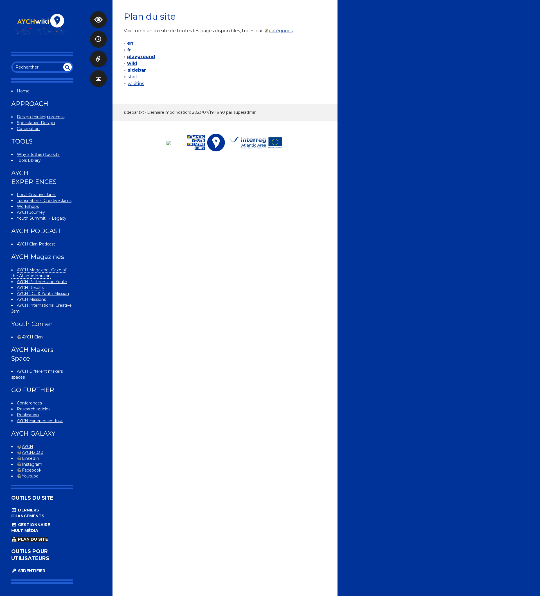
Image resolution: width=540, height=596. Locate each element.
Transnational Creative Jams (44, 200)
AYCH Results (30, 287)
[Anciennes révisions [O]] (98, 33)
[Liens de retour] (98, 53)
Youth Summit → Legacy (41, 218)
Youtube (30, 476)
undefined (67, 67)
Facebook (31, 470)
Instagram (32, 464)
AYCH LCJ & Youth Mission (43, 293)
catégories (280, 30)
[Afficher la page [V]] (98, 14)
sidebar (137, 70)
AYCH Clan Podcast (36, 244)
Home (23, 91)
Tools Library (29, 160)
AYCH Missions (31, 299)
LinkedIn (30, 458)
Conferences (29, 403)
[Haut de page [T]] (98, 73)
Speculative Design (36, 122)
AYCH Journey (31, 212)
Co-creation (28, 128)
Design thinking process (40, 116)
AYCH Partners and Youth (42, 281)
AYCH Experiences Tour (40, 420)
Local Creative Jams (36, 194)
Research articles (33, 408)
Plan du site (32, 539)
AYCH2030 (32, 452)
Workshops (28, 206)
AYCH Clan (32, 337)
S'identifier (31, 570)
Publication (28, 414)
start (133, 76)
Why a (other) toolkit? (38, 154)
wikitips (136, 83)
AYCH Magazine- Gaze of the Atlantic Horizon (38, 272)
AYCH (27, 446)
